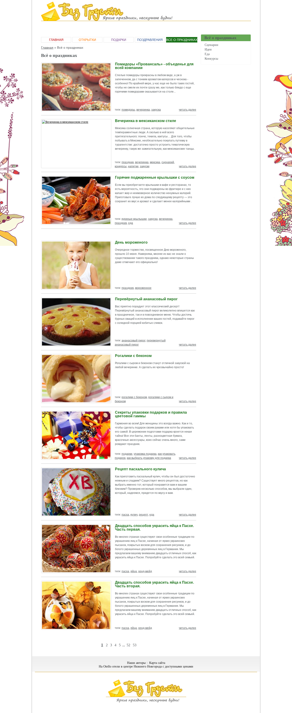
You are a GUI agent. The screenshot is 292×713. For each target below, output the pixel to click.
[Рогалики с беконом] (76, 378)
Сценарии (211, 45)
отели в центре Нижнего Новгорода (137, 666)
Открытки (87, 40)
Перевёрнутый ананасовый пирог (146, 299)
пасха (125, 514)
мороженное (143, 288)
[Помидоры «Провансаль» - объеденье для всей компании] (76, 87)
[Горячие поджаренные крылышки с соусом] (76, 200)
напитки (133, 166)
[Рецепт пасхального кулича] (76, 492)
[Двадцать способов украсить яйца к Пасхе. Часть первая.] (76, 548)
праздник (128, 162)
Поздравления (150, 40)
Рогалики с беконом (133, 356)
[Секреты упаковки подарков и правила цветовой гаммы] (76, 435)
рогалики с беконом (134, 397)
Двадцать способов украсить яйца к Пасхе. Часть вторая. (154, 584)
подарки (127, 453)
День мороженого (131, 242)
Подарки (118, 40)
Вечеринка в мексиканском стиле (145, 121)
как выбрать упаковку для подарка (149, 458)
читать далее (187, 109)
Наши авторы (136, 663)
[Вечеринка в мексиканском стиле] (76, 143)
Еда (207, 54)
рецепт (143, 514)
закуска (156, 109)
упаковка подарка (145, 453)
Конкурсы (211, 58)
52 (128, 645)
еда (130, 223)
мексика (155, 162)
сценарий (168, 162)
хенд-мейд (145, 571)
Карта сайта (157, 663)
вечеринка (143, 109)
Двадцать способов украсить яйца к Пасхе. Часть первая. (154, 527)
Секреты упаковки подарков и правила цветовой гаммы (151, 414)
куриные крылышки (134, 219)
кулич (134, 514)
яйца (133, 571)
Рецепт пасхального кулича (140, 469)
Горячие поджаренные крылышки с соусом (154, 177)
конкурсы (121, 166)
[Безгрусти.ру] (146, 701)
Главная (56, 40)
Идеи (208, 49)
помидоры (128, 109)
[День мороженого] (76, 265)
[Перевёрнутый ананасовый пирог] (76, 322)
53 (134, 645)
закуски (144, 166)
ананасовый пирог (133, 340)
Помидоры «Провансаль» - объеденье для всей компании (154, 66)
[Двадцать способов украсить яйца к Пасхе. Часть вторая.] (76, 605)
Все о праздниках (181, 40)
